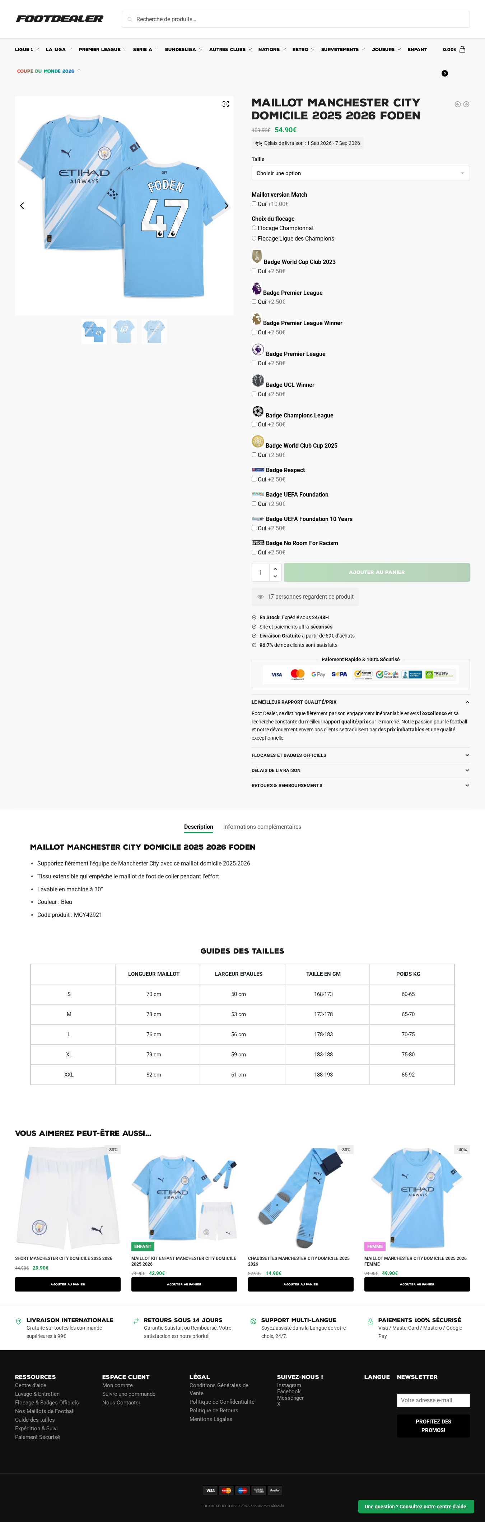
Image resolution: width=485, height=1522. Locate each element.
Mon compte (117, 1385)
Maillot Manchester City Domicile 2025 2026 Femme (415, 1261)
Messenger (290, 1397)
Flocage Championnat (285, 228)
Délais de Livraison (276, 770)
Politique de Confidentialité (222, 1402)
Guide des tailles (35, 1419)
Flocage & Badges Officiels (47, 1402)
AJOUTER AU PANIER (68, 1284)
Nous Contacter (121, 1402)
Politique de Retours (214, 1410)
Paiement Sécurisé (37, 1437)
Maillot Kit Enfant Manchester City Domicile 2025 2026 (183, 1261)
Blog (20, 1445)
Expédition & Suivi (36, 1428)
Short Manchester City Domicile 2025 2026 (63, 1258)
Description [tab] (198, 826)
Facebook (289, 1391)
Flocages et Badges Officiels (289, 755)
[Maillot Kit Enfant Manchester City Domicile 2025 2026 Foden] (466, 104)
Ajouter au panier (377, 572)
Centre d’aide (30, 1385)
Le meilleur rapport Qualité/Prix (294, 702)
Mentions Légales (211, 1419)
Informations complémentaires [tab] (262, 826)
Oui (272, 204)
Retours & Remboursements (287, 785)
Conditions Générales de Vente (219, 1389)
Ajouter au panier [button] (301, 1284)
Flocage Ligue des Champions (295, 238)
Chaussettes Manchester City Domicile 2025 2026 (299, 1261)
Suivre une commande (128, 1393)
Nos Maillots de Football (45, 1411)
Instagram (289, 1385)
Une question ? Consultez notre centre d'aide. (416, 1506)
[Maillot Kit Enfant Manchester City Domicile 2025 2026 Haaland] (457, 104)
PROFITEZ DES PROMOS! (433, 1425)
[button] (275, 569)
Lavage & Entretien (37, 1393)
